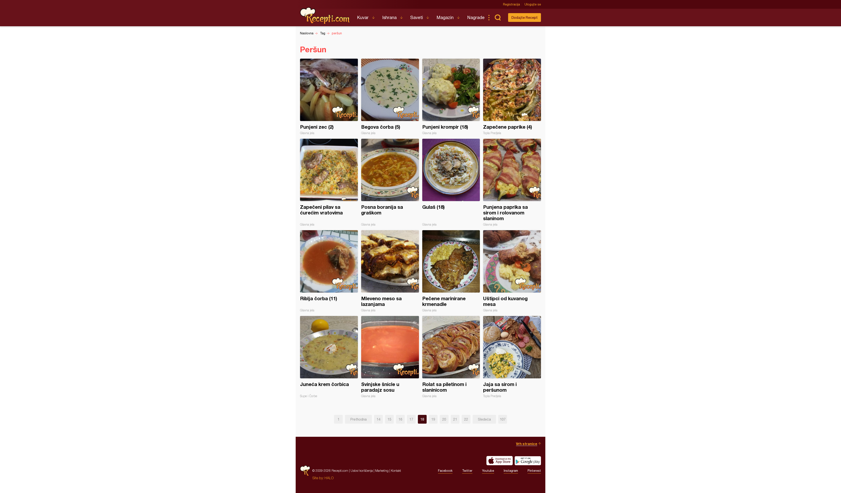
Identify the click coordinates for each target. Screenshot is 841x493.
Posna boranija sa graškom (390, 182)
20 (444, 419)
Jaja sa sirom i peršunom (512, 357)
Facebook (445, 470)
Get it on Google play (528, 460)
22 (466, 419)
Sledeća (484, 419)
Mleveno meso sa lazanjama (390, 271)
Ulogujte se (533, 4)
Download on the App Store (499, 460)
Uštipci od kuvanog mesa (512, 271)
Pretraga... (498, 17)
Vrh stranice (526, 444)
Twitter (467, 470)
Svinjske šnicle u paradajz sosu (390, 357)
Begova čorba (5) (390, 97)
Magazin (445, 17)
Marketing (382, 470)
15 (389, 419)
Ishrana (389, 17)
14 (378, 419)
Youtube (488, 470)
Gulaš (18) (451, 182)
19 (433, 419)
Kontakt (396, 470)
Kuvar (363, 17)
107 (503, 419)
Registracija (511, 4)
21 (455, 419)
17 (411, 419)
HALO (329, 478)
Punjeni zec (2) (329, 97)
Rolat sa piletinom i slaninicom (451, 357)
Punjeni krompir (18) (451, 97)
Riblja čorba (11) (329, 271)
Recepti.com (325, 15)
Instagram (511, 470)
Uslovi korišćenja (362, 470)
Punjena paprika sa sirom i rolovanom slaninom (512, 182)
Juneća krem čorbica (329, 357)
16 (400, 419)
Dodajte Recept (524, 17)
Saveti (416, 17)
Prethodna (358, 419)
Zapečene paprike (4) (512, 97)
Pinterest (534, 470)
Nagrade (475, 17)
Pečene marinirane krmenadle (451, 271)
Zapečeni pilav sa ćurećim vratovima (329, 182)
